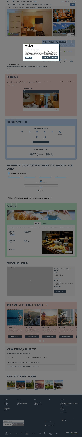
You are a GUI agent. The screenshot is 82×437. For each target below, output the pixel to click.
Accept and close (54, 57)
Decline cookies (46, 57)
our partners (27, 51)
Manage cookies (28, 57)
